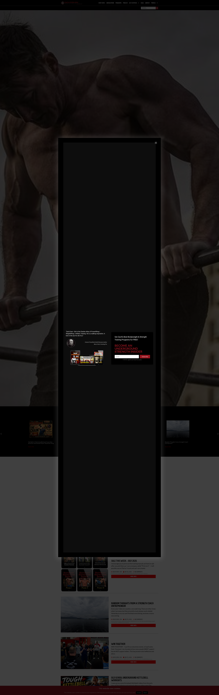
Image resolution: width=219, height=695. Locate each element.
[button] (156, 142)
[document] (109, 347)
